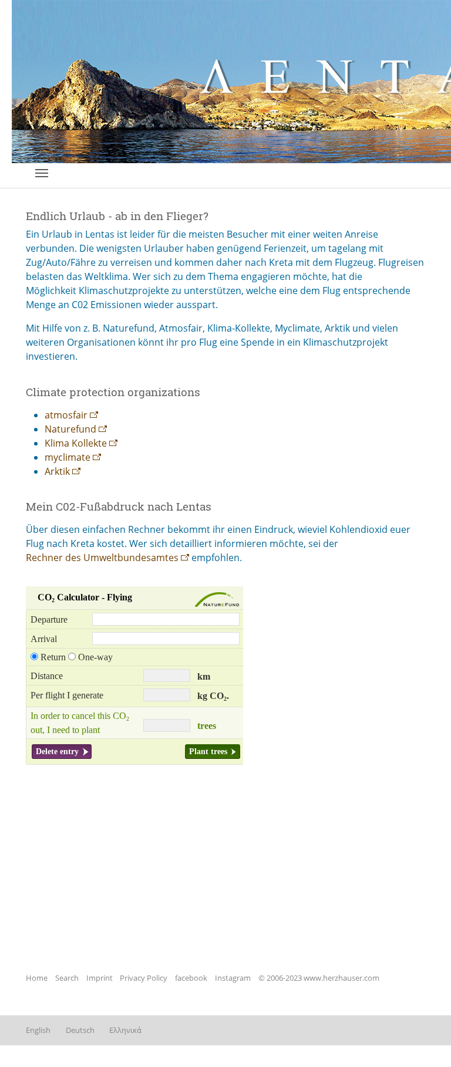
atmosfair (66, 414)
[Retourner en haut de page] (425, 1041)
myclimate (67, 457)
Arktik (57, 471)
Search (67, 978)
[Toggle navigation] (41, 173)
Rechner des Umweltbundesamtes (102, 557)
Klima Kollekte (76, 443)
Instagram (233, 978)
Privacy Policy (143, 978)
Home (37, 978)
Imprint (99, 978)
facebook (191, 978)
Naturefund (70, 429)
